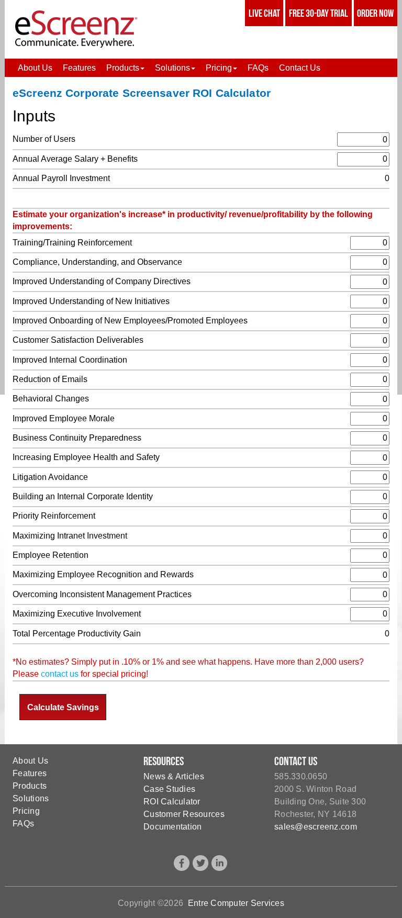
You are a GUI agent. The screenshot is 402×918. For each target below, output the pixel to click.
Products (30, 785)
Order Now (375, 13)
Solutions (31, 798)
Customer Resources (184, 814)
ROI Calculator (171, 801)
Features (30, 773)
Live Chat (264, 13)
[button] (125, 68)
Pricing (26, 811)
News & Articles (173, 776)
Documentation (172, 826)
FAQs (23, 823)
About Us (30, 760)
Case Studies (169, 789)
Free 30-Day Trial (318, 13)
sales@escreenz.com (315, 826)
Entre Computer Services (236, 903)
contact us (60, 673)
